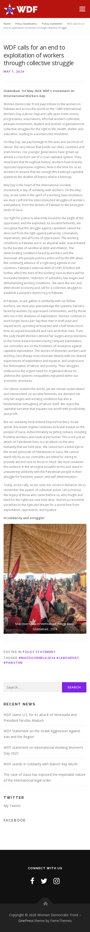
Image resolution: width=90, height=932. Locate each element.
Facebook (15, 820)
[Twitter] (44, 881)
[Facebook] (32, 881)
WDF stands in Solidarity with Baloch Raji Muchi (41, 764)
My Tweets (12, 805)
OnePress (26, 920)
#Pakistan (13, 663)
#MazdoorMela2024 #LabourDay (49, 658)
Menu (82, 9)
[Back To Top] (45, 903)
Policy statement (39, 652)
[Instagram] (57, 881)
